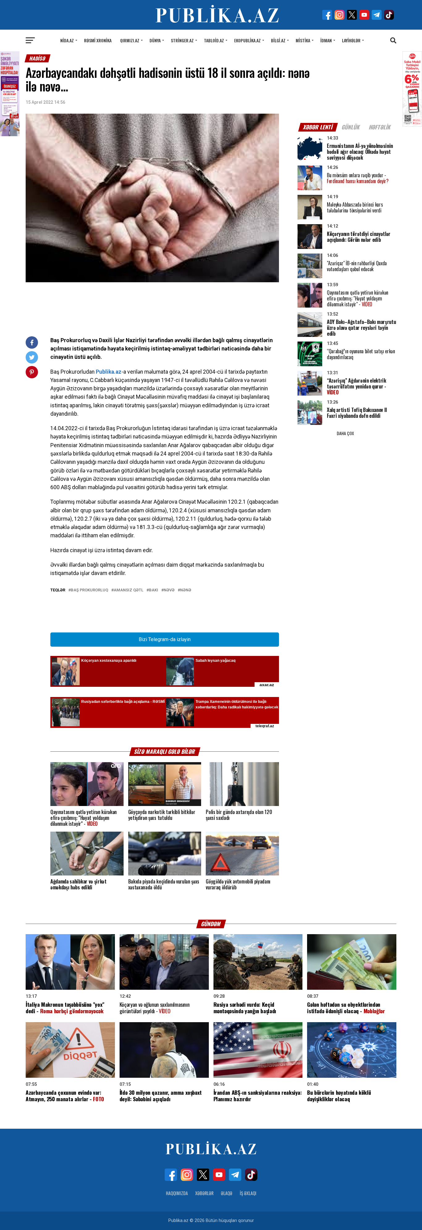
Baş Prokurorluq (89, 590)
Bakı (153, 590)
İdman (326, 40)
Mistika (303, 40)
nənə (185, 590)
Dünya (155, 40)
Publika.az (108, 372)
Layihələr (351, 40)
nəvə (169, 590)
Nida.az (67, 40)
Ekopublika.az (247, 40)
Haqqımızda (177, 1193)
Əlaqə (226, 1193)
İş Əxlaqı (248, 1193)
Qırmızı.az (129, 40)
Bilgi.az (278, 40)
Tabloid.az (214, 40)
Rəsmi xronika (98, 40)
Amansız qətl (128, 590)
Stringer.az (182, 40)
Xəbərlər (204, 1193)
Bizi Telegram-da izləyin (165, 639)
